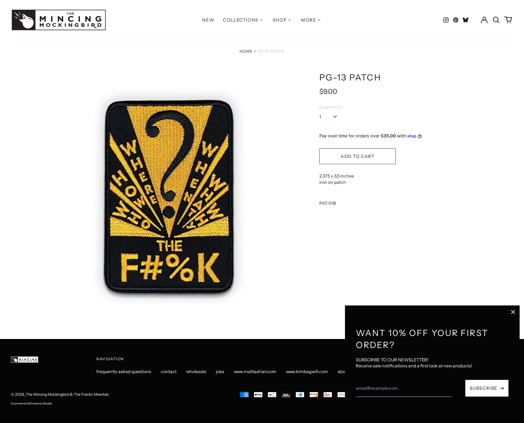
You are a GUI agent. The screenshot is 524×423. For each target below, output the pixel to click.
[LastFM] (465, 20)
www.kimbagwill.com (307, 371)
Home (246, 51)
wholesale (196, 371)
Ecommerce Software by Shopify (31, 403)
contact (169, 371)
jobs (220, 371)
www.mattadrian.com (255, 371)
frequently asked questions (123, 371)
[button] (496, 20)
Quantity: (331, 107)
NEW (208, 20)
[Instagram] (446, 20)
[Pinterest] (455, 20)
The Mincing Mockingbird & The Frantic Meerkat (67, 394)
